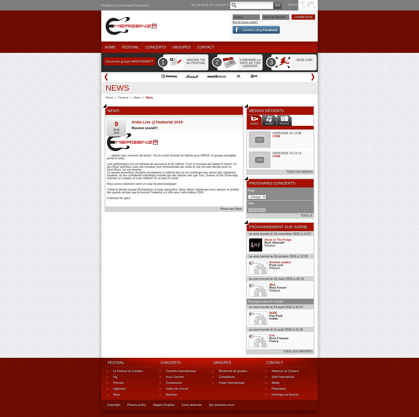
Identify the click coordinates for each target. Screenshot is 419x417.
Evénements (174, 382)
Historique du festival (285, 394)
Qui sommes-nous (221, 405)
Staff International (283, 377)
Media (275, 382)
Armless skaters (280, 262)
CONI (276, 136)
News (137, 97)
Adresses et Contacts (285, 371)
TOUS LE (307, 215)
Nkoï (272, 284)
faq (115, 377)
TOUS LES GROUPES (298, 351)
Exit (272, 335)
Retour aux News (231, 208)
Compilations (227, 377)
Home (109, 97)
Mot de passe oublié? (245, 22)
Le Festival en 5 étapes (128, 371)
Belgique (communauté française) (125, 5)
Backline (171, 394)
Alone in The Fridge (277, 239)
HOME (110, 47)
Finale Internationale (231, 382)
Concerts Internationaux (181, 371)
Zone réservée (192, 405)
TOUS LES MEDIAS (300, 171)
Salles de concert (177, 388)
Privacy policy (136, 405)
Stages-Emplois (164, 405)
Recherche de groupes (233, 371)
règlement (119, 388)
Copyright (113, 405)
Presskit (118, 382)
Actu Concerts (175, 377)
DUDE (273, 313)
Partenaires (279, 388)
